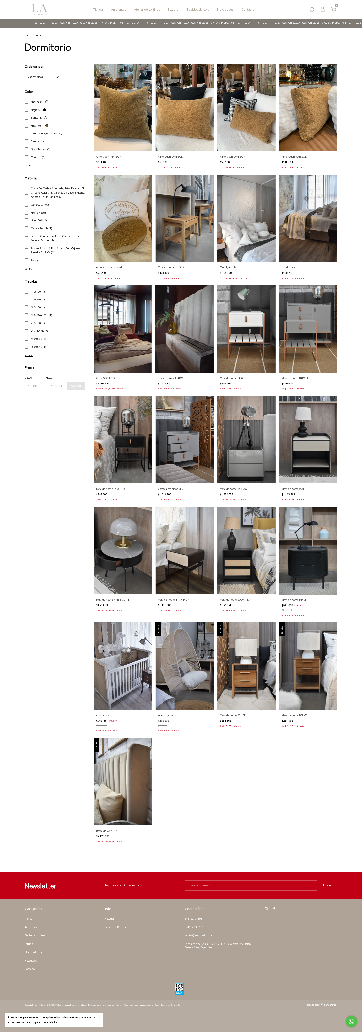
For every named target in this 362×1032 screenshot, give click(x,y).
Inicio (28, 35)
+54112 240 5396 (195, 927)
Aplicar (76, 386)
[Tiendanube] (322, 1005)
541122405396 (193, 918)
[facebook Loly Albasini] (274, 908)
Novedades (225, 9)
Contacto (248, 9)
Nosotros (109, 918)
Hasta (49, 377)
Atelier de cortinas (147, 9)
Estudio (173, 9)
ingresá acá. (145, 1004)
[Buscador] (311, 10)
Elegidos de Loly (197, 9)
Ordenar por (34, 66)
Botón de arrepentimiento (167, 1004)
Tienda (98, 9)
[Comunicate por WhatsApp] (351, 1021)
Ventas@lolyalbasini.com (199, 935)
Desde (28, 377)
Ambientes (118, 9)
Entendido (50, 1022)
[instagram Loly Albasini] (266, 908)
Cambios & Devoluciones (118, 927)
